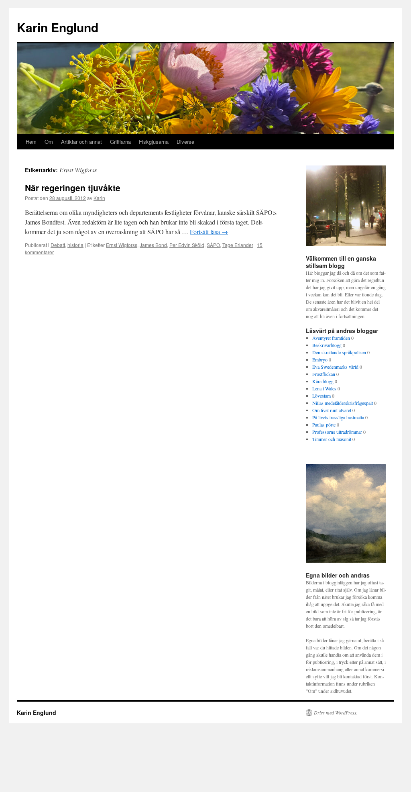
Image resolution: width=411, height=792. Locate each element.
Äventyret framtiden (331, 338)
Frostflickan (323, 374)
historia (75, 244)
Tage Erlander (237, 244)
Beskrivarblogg (327, 345)
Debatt (58, 244)
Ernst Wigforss (121, 244)
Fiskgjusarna (154, 141)
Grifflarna (120, 141)
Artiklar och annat (81, 141)
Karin (99, 197)
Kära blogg (323, 381)
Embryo (320, 359)
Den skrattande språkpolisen (339, 352)
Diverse (185, 141)
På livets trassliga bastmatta (338, 417)
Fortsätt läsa (209, 231)
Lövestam (321, 395)
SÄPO (213, 244)
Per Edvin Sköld (186, 244)
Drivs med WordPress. (336, 712)
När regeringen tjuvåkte (72, 188)
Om (49, 141)
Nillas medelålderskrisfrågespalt (342, 403)
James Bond (153, 244)
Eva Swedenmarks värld (335, 366)
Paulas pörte (324, 424)
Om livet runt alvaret (331, 410)
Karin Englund (57, 27)
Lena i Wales (324, 388)
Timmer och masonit (331, 439)
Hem (31, 141)
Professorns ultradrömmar (337, 432)
